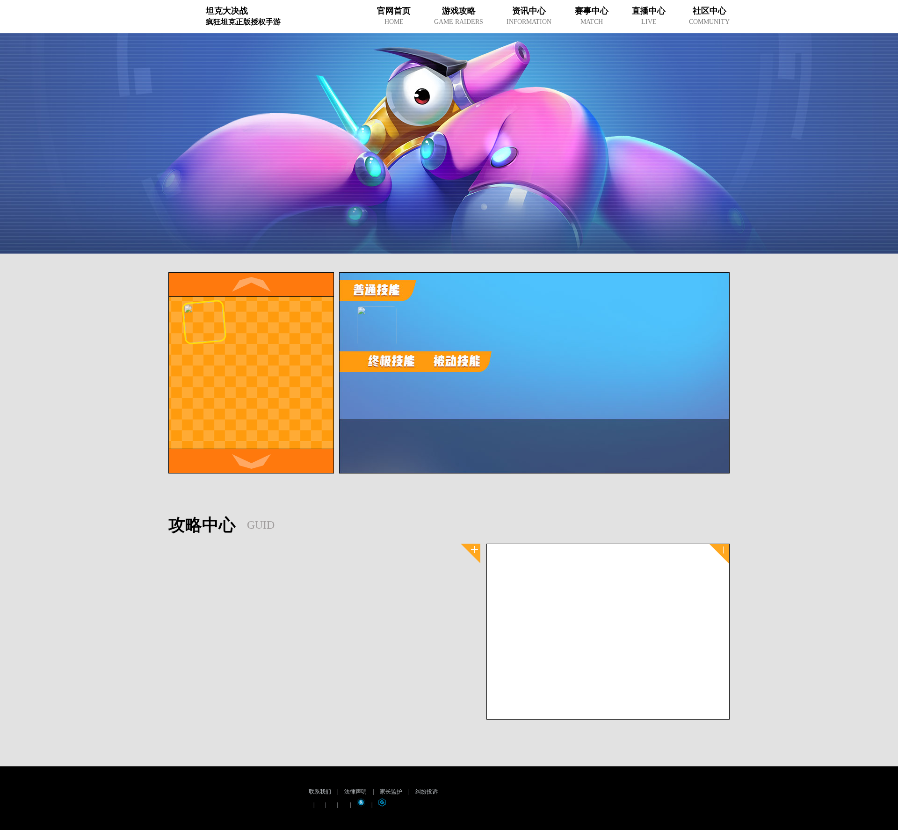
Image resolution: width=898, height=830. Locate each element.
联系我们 (320, 791)
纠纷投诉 (426, 791)
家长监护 (391, 791)
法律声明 (355, 791)
